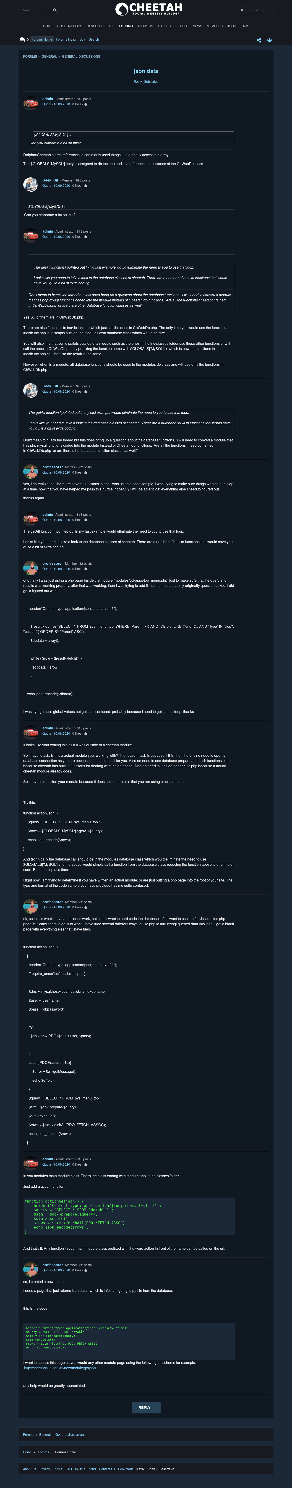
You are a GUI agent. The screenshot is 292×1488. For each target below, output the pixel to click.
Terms (57, 1469)
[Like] (85, 104)
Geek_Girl (50, 180)
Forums (28, 1434)
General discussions (70, 1434)
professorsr (52, 466)
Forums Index (66, 39)
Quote (46, 104)
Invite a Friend (85, 1469)
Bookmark (125, 1469)
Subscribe (151, 81)
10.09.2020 (62, 104)
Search (94, 39)
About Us (29, 1469)
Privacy (44, 1469)
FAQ (68, 1469)
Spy (82, 39)
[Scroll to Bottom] (269, 40)
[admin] (30, 103)
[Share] (259, 40)
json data (146, 71)
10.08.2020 (62, 236)
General (45, 1434)
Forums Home (41, 39)
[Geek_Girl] (30, 184)
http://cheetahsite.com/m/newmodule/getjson (60, 1367)
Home (27, 1452)
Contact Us (107, 1469)
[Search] (54, 9)
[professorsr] (30, 471)
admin (47, 98)
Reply (138, 81)
